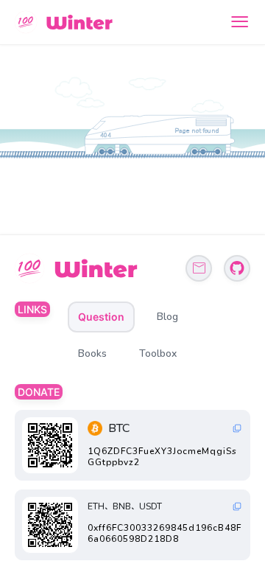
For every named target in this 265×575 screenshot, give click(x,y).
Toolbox (158, 353)
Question (101, 316)
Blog (167, 317)
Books (92, 353)
